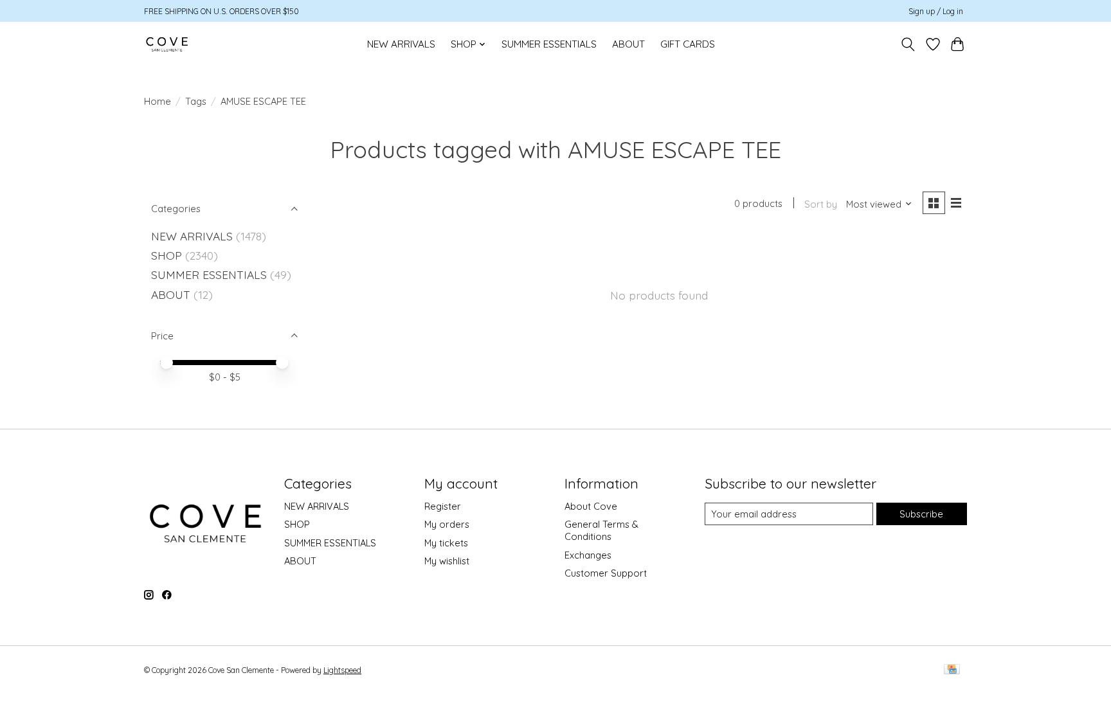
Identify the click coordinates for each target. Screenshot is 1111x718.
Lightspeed (342, 670)
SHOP (166, 255)
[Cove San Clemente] (167, 44)
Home (157, 101)
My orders (446, 524)
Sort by (820, 204)
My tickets (446, 543)
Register (442, 506)
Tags (195, 101)
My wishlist (446, 561)
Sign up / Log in (935, 11)
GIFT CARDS (687, 44)
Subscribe (921, 514)
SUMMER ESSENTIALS (549, 44)
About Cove (591, 506)
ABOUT (628, 44)
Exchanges (588, 555)
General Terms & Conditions (601, 530)
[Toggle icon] (908, 44)
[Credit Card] (952, 670)
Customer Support (606, 573)
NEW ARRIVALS (401, 44)
